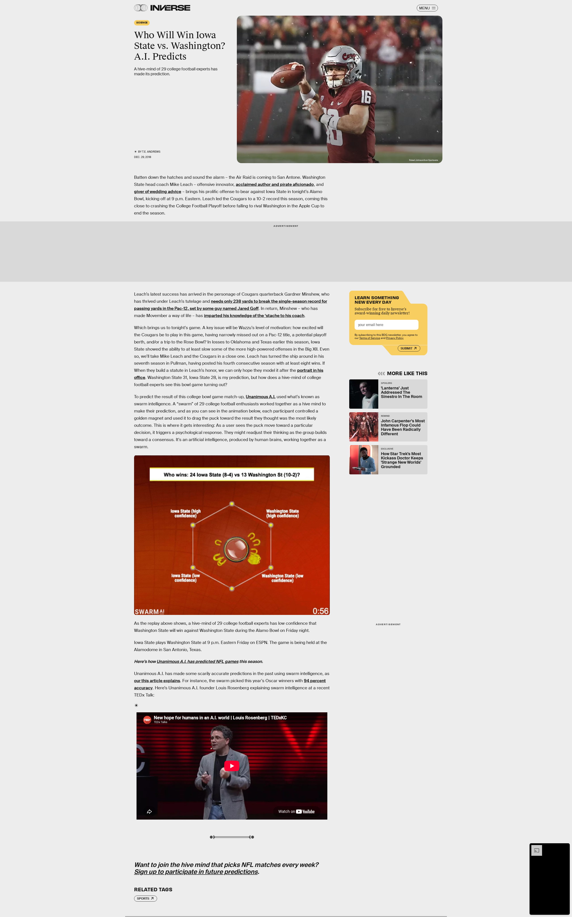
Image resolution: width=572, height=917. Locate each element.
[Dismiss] (564, 847)
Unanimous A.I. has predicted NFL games (197, 661)
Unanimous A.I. (260, 397)
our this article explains (157, 681)
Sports (143, 898)
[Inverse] (170, 8)
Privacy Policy (395, 338)
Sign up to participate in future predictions (196, 872)
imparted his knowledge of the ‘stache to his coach (254, 315)
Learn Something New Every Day (377, 299)
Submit (406, 348)
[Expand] (534, 847)
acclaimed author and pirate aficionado (275, 184)
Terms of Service (369, 338)
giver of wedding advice (157, 191)
